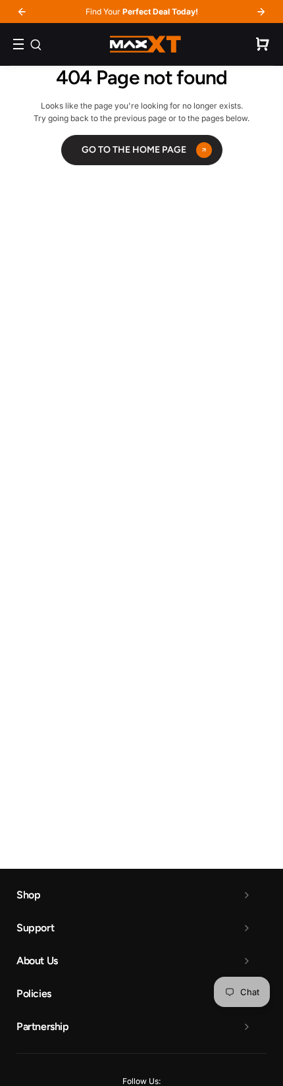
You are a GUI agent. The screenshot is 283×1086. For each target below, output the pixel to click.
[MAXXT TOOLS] (145, 44)
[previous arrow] (22, 12)
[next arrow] (261, 12)
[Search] (35, 44)
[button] (262, 44)
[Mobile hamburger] (24, 44)
